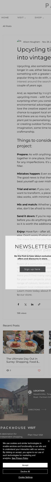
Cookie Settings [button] (26, 477)
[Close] (47, 442)
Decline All (25, 471)
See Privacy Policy (20, 458)
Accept (25, 465)
